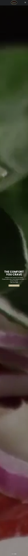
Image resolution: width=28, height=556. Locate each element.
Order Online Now (14, 285)
